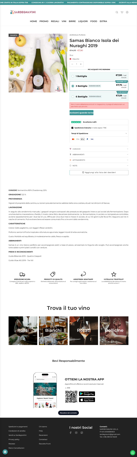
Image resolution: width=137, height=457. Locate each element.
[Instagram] (76, 432)
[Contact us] (132, 452)
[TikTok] (81, 432)
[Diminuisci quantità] (72, 64)
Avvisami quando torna (81, 112)
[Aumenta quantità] (80, 64)
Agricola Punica (77, 35)
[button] (99, 76)
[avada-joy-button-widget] (5, 451)
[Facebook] (70, 432)
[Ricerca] (116, 12)
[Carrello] (122, 12)
